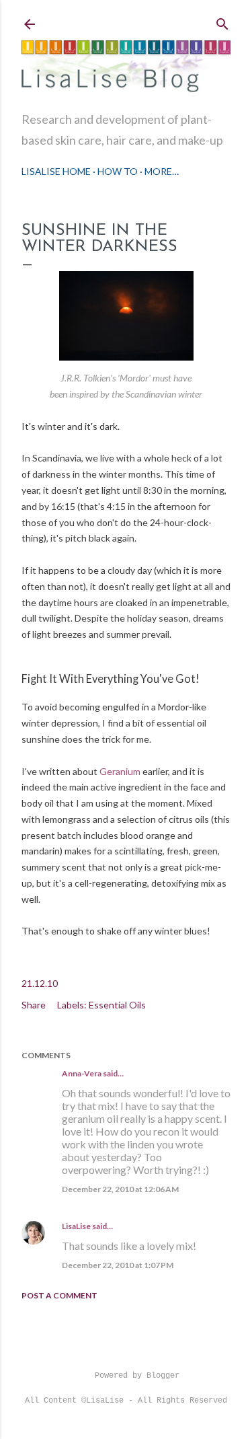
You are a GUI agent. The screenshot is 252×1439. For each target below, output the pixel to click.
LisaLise (76, 1226)
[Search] (222, 21)
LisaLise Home (56, 171)
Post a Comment (59, 1295)
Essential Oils (117, 1004)
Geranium (119, 771)
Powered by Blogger (137, 1375)
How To (117, 171)
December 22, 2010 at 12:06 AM (120, 1189)
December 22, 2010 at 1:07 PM (117, 1265)
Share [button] (34, 1004)
